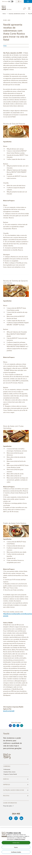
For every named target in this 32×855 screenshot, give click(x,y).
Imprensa (15, 784)
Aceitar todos (16, 842)
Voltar (5, 46)
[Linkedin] (21, 818)
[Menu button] (29, 8)
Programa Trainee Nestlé (10, 774)
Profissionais (7, 769)
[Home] (10, 8)
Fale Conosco (28, 1)
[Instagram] (16, 818)
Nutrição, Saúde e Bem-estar (15, 790)
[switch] (11, 1)
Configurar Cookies (16, 852)
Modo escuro (5, 1)
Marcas (15, 779)
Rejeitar (16, 847)
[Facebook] (10, 818)
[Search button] (25, 8)
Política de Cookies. (20, 839)
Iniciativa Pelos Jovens (9, 772)
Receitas (15, 795)
